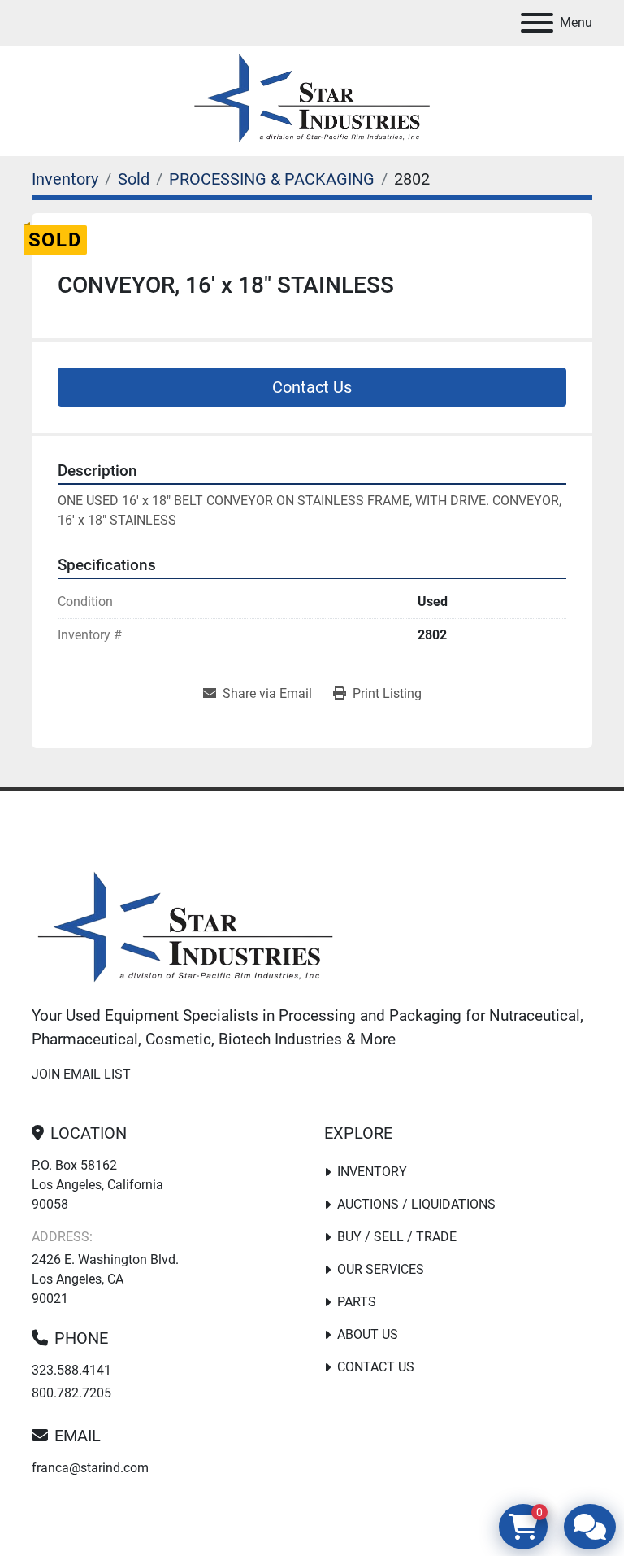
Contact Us (312, 387)
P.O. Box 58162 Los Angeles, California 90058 (97, 1184)
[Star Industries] (185, 930)
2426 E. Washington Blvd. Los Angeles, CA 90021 (105, 1279)
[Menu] (537, 23)
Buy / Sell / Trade (397, 1236)
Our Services (380, 1269)
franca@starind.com (90, 1467)
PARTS (356, 1302)
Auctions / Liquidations (416, 1204)
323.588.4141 (71, 1370)
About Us (367, 1334)
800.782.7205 (71, 1393)
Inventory (372, 1171)
